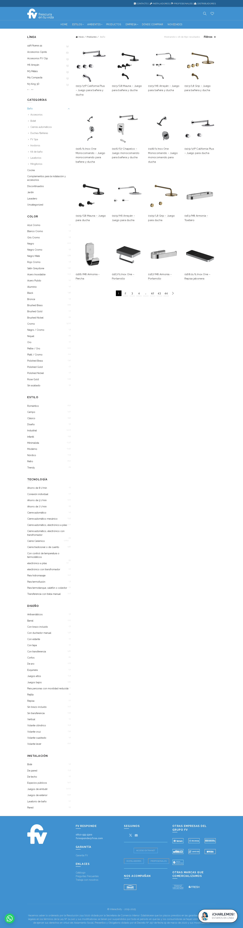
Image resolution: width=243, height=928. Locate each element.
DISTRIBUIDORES (206, 3)
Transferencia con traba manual (44, 594)
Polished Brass (35, 360)
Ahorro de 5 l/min (37, 500)
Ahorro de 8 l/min (37, 488)
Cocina (31, 170)
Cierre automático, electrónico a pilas (47, 525)
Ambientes (94, 24)
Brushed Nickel (35, 317)
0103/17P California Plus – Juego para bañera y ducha (90, 90)
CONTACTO (142, 3)
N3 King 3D (33, 84)
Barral (30, 620)
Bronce (31, 299)
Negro (30, 243)
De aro (30, 663)
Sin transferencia (36, 713)
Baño (30, 108)
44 (166, 293)
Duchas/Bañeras (39, 133)
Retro (30, 461)
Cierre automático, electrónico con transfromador (45, 533)
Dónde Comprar (152, 24)
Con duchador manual (39, 633)
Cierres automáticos (41, 127)
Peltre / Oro (33, 348)
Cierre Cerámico (36, 541)
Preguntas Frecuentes (87, 876)
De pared (32, 770)
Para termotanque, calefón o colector (47, 588)
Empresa (131, 24)
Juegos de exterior (37, 795)
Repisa (30, 701)
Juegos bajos (34, 682)
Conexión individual (37, 494)
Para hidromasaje (36, 575)
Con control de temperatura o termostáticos (43, 555)
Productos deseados (212, 13)
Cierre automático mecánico (42, 518)
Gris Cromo (33, 237)
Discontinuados (35, 186)
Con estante (33, 639)
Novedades (175, 24)
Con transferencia (36, 651)
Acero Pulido (34, 280)
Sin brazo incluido (37, 707)
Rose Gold (33, 379)
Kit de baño (36, 151)
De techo (32, 776)
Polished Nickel (35, 373)
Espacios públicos (37, 783)
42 (152, 293)
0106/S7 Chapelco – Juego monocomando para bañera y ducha (125, 153)
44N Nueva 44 (34, 45)
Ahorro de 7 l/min (37, 506)
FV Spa (34, 139)
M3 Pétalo (32, 71)
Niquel (30, 336)
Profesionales (159, 861)
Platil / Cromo (34, 354)
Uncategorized (35, 204)
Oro (29, 342)
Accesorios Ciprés (37, 52)
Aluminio (32, 287)
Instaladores (133, 861)
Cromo (31, 323)
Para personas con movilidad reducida (47, 688)
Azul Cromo (33, 225)
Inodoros (35, 145)
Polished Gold (35, 367)
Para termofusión (36, 581)
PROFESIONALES (183, 3)
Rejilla (30, 694)
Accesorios (36, 114)
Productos (113, 24)
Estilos (77, 24)
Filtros (208, 36)
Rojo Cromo (33, 262)
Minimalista (33, 443)
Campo (31, 412)
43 (159, 293)
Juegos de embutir (37, 789)
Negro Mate (33, 256)
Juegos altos (34, 676)
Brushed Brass (35, 305)
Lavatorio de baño (37, 801)
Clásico (31, 418)
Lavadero (32, 198)
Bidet (33, 121)
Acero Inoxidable (36, 274)
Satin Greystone (35, 268)
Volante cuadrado (36, 737)
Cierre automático (36, 512)
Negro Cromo (34, 249)
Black (30, 293)
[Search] (204, 13)
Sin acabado (33, 385)
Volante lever (34, 744)
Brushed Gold (34, 311)
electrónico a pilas (37, 563)
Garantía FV (82, 855)
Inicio (81, 37)
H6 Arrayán (33, 65)
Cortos (31, 657)
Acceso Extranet (145, 850)
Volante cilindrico (36, 725)
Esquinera (32, 670)
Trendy (31, 467)
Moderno (32, 449)
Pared (30, 807)
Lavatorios (35, 158)
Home (64, 24)
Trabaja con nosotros (87, 880)
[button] (10, 918)
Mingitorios (36, 164)
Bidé (29, 764)
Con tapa (32, 645)
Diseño (31, 424)
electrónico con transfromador (43, 569)
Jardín (30, 192)
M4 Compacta (34, 77)
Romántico (33, 406)
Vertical (31, 719)
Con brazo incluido (37, 626)
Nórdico (31, 455)
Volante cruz (34, 731)
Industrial (32, 430)
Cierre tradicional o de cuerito (43, 547)
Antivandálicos (35, 614)
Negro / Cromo (35, 330)
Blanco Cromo (35, 231)
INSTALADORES (161, 3)
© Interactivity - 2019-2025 (121, 909)
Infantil (30, 436)
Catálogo (80, 872)
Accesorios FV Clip (37, 58)
